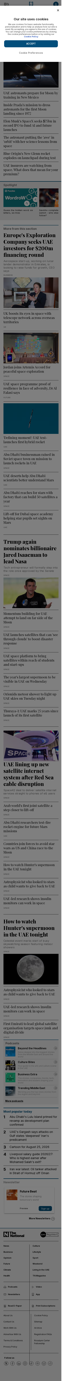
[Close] (58, 10)
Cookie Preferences (31, 52)
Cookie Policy (31, 36)
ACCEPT (31, 43)
